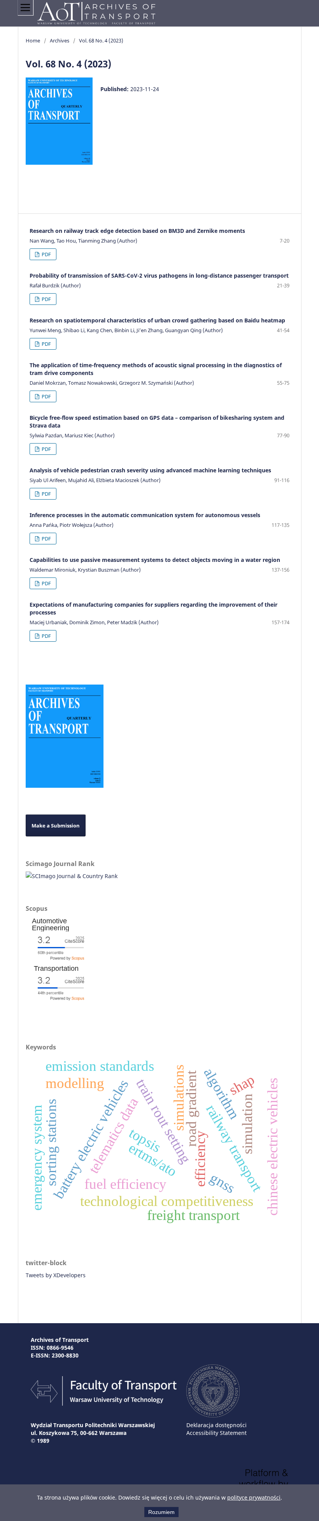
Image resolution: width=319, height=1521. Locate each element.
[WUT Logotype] (213, 1415)
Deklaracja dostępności (216, 1425)
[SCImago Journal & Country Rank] (71, 876)
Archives (59, 40)
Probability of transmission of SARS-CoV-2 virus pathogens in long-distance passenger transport (159, 275)
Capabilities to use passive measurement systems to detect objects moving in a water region (155, 559)
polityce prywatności (253, 1497)
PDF (45, 254)
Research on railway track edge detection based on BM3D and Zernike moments (137, 230)
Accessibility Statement (216, 1432)
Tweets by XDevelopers (56, 1275)
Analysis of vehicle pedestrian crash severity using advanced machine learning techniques (150, 470)
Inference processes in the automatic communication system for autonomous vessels (145, 515)
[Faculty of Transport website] (104, 1403)
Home (33, 40)
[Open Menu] (25, 8)
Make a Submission (56, 825)
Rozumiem (161, 1512)
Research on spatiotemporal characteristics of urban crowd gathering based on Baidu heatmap (157, 320)
